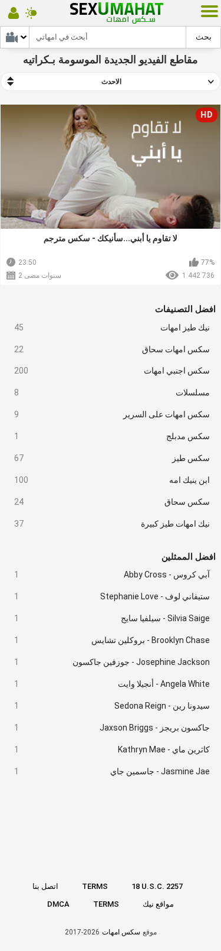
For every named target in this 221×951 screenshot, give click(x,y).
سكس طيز (112, 458)
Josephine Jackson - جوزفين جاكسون (112, 662)
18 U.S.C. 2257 (157, 886)
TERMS (95, 886)
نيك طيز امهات (112, 327)
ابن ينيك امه (112, 480)
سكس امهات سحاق (112, 349)
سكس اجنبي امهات (112, 370)
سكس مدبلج (112, 436)
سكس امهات (121, 932)
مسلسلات (112, 392)
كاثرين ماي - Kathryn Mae (112, 749)
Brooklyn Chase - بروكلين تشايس (112, 640)
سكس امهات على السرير (112, 414)
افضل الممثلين (188, 556)
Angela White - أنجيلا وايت (112, 684)
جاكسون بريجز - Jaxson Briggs (112, 727)
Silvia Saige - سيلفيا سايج (112, 618)
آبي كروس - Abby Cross (112, 574)
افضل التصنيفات (185, 309)
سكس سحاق (112, 502)
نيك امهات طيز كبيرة (112, 523)
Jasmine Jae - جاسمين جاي (112, 771)
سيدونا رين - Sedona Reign (112, 705)
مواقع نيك (158, 904)
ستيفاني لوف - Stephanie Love (112, 596)
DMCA (58, 904)
